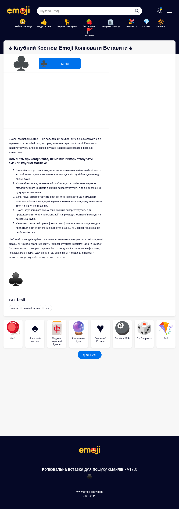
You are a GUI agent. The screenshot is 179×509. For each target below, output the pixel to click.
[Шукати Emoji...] (137, 11)
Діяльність (131, 26)
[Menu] (169, 11)
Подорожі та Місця (110, 26)
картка (14, 308)
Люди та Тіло (44, 26)
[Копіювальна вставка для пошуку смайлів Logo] (89, 453)
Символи (160, 26)
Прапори (89, 35)
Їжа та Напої (89, 26)
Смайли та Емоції (23, 26)
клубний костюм (32, 308)
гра (47, 308)
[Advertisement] (56, 100)
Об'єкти (146, 26)
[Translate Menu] (159, 11)
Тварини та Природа (66, 26)
